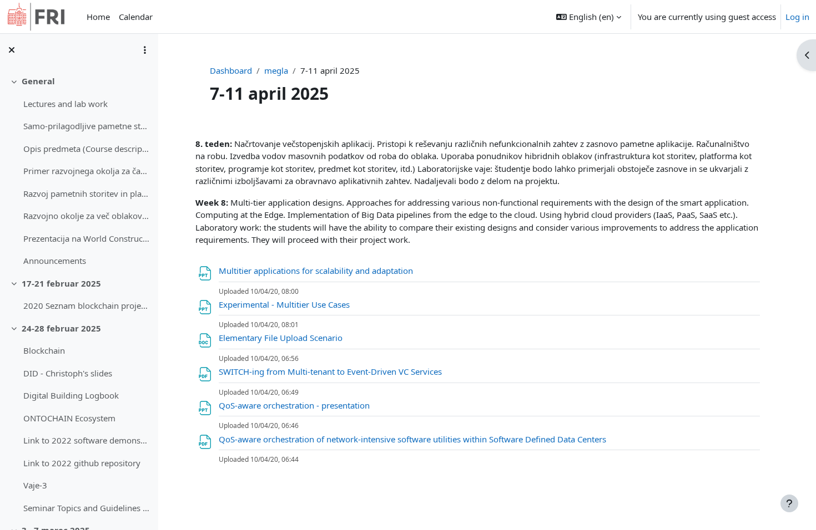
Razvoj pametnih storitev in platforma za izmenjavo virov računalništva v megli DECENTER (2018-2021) (86, 193)
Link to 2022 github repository (81, 462)
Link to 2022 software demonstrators (86, 440)
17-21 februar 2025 (61, 283)
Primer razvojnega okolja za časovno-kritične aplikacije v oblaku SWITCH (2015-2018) (86, 170)
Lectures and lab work (65, 103)
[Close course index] (12, 50)
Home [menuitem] (98, 16)
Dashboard (231, 70)
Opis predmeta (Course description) (86, 148)
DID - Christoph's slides (67, 373)
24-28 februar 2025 (61, 328)
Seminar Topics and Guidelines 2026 (86, 507)
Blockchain (44, 350)
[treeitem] (78, 171)
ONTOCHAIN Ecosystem (69, 418)
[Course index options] (145, 50)
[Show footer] (789, 503)
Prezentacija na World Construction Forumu (86, 238)
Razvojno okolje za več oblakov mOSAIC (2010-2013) (86, 215)
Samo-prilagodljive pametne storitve (86, 125)
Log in (797, 16)
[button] (588, 16)
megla (276, 70)
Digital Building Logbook (71, 395)
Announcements (54, 260)
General (38, 80)
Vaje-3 (35, 485)
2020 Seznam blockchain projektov (86, 305)
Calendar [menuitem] (136, 16)
